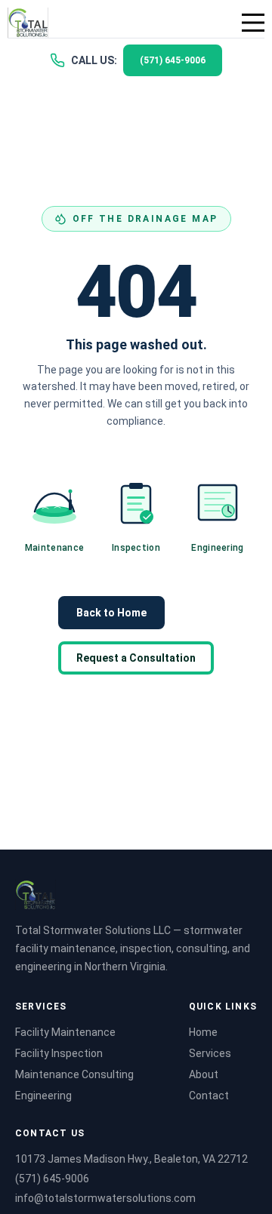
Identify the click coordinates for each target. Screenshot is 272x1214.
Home (203, 1032)
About (203, 1074)
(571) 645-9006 (52, 1179)
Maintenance (54, 547)
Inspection (136, 547)
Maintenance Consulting (74, 1074)
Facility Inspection (59, 1053)
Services (210, 1053)
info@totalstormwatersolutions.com (105, 1198)
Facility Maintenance (65, 1032)
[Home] (28, 23)
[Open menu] (253, 22)
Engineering (217, 547)
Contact (209, 1096)
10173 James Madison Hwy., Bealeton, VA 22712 (131, 1159)
